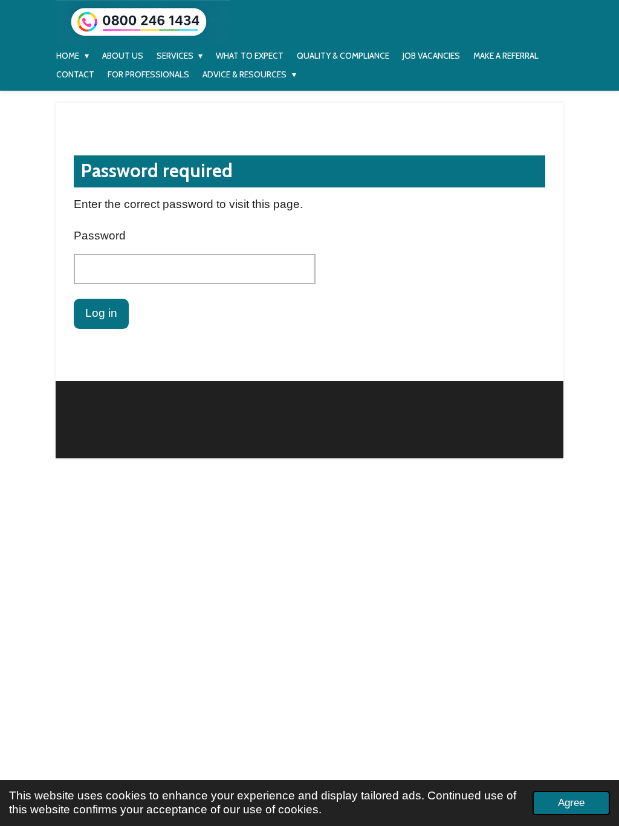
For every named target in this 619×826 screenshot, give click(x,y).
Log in (101, 313)
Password (100, 235)
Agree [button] (571, 802)
